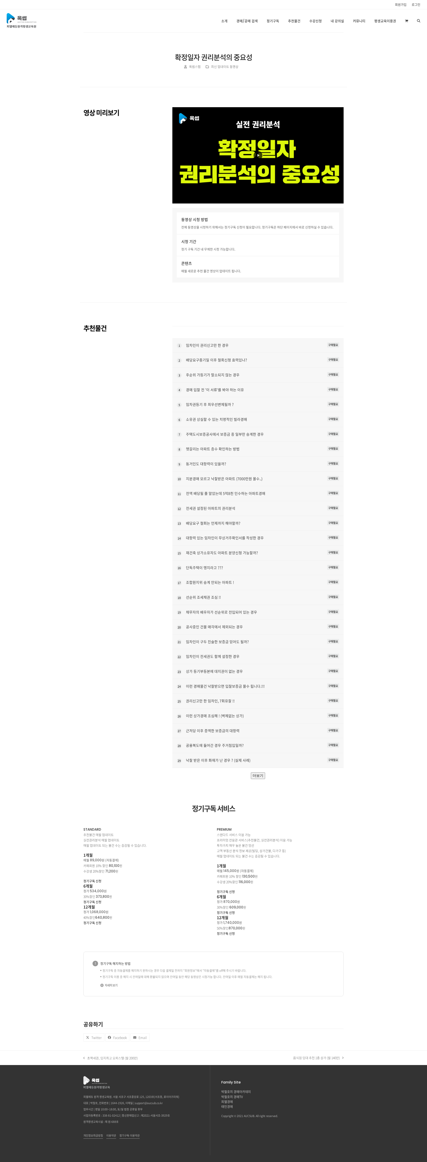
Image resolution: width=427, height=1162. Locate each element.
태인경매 (227, 1106)
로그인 (416, 4)
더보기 (258, 775)
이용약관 (111, 1136)
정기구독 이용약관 (129, 1136)
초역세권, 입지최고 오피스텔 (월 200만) (110, 1058)
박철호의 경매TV (232, 1096)
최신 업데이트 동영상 (224, 66)
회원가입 (401, 4)
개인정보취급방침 (93, 1136)
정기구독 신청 (92, 881)
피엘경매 (227, 1101)
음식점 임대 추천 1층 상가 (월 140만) (316, 1057)
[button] (406, 20)
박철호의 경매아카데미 (236, 1091)
